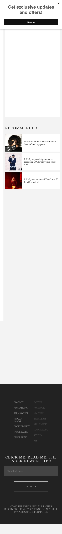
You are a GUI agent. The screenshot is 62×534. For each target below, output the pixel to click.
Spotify (38, 435)
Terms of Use (21, 413)
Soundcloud (41, 430)
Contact (18, 402)
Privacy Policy (18, 420)
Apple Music (40, 424)
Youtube (39, 413)
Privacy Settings (30, 509)
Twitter (38, 402)
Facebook (39, 408)
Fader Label (21, 432)
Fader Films (20, 437)
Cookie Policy (22, 426)
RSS (35, 441)
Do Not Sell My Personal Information (36, 510)
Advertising (21, 408)
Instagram (40, 419)
